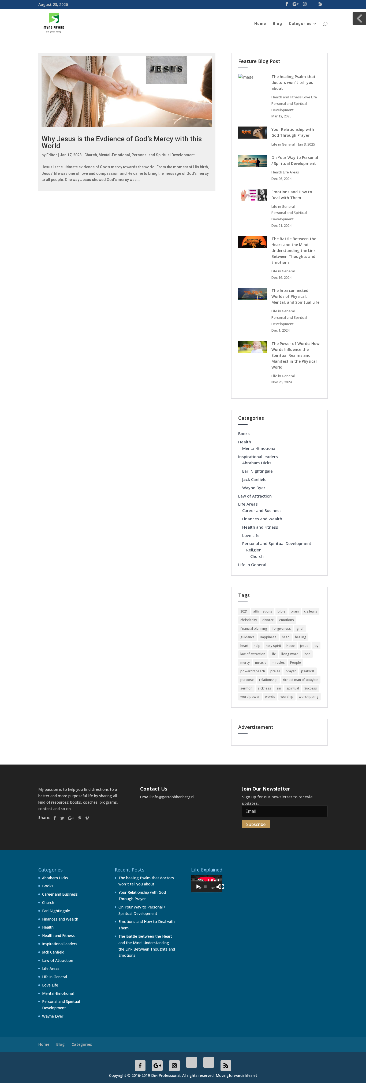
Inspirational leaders (258, 456)
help (257, 645)
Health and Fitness (286, 97)
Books (244, 433)
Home (260, 24)
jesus (304, 645)
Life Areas (291, 172)
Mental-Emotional (114, 155)
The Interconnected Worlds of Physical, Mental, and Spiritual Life (295, 296)
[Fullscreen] (221, 886)
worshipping (309, 696)
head (286, 637)
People (295, 662)
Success (310, 688)
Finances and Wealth (262, 518)
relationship (268, 679)
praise (275, 671)
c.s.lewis (310, 611)
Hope (290, 645)
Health (276, 172)
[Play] (198, 886)
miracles (278, 662)
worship (287, 696)
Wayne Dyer (253, 487)
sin (279, 688)
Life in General (283, 144)
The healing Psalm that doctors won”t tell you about (293, 82)
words (270, 696)
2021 (244, 611)
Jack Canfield (254, 479)
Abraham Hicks (256, 462)
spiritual (292, 688)
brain (295, 611)
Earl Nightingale (257, 471)
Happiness (268, 637)
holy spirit (273, 645)
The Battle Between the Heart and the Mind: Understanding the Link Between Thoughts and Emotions (293, 250)
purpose (247, 679)
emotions (286, 620)
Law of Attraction (255, 496)
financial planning (253, 628)
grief (300, 628)
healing (300, 637)
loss (307, 654)
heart (244, 645)
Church (90, 155)
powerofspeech (252, 671)
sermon (246, 688)
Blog (277, 24)
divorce (268, 620)
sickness (264, 688)
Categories (300, 24)
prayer (291, 671)
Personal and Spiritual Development (163, 155)
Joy (316, 645)
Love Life (309, 97)
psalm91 (308, 671)
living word (289, 654)
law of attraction (252, 654)
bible (281, 611)
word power (250, 696)
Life (273, 654)
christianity (248, 620)
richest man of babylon (300, 679)
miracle (260, 662)
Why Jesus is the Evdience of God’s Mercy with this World (122, 142)
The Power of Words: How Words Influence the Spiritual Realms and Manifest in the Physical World (295, 355)
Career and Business (262, 510)
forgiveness (281, 628)
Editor (51, 155)
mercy (245, 662)
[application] (206, 883)
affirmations (262, 611)
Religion (254, 549)
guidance (247, 637)
